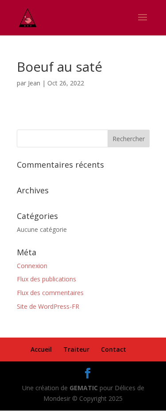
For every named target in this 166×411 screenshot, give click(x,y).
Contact (113, 349)
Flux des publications (46, 279)
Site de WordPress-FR (48, 306)
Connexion (32, 265)
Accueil (41, 349)
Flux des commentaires (50, 292)
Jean (34, 83)
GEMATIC (83, 388)
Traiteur (76, 349)
